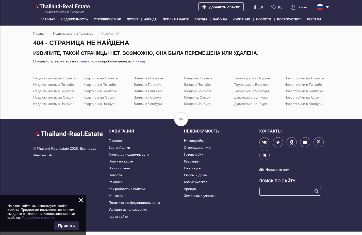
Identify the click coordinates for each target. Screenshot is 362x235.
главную (83, 61)
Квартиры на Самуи (99, 97)
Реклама (115, 182)
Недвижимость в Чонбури (53, 104)
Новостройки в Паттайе (303, 85)
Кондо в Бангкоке (198, 91)
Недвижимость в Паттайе (53, 85)
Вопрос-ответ (119, 168)
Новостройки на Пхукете (304, 78)
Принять (66, 226)
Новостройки (194, 141)
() (261, 7)
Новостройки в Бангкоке (303, 91)
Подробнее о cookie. (38, 218)
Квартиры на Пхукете (100, 78)
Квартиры (191, 161)
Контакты (116, 196)
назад (140, 61)
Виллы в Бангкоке (148, 91)
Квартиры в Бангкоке (100, 91)
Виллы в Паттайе (147, 85)
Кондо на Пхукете (198, 78)
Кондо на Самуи (197, 97)
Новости (115, 175)
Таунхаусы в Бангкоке (251, 85)
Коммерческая (196, 182)
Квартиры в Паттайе (99, 85)
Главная (115, 141)
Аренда (190, 189)
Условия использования (128, 209)
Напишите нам (277, 170)
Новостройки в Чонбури (303, 104)
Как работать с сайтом (127, 189)
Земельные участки (199, 196)
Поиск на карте (121, 161)
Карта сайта (118, 216)
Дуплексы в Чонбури (250, 104)
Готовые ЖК (193, 154)
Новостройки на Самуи (303, 97)
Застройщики (119, 147)
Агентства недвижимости (129, 154)
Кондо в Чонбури (197, 104)
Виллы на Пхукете (148, 78)
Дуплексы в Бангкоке (251, 97)
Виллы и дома (195, 175)
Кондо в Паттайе (197, 85)
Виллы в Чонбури (148, 104)
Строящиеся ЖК (197, 147)
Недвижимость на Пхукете (54, 78)
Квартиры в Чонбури (99, 104)
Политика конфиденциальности (134, 203)
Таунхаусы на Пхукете (252, 78)
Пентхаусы (192, 168)
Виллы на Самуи (147, 97)
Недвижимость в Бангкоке (54, 91)
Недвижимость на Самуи (53, 97)
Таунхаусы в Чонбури (251, 91)
